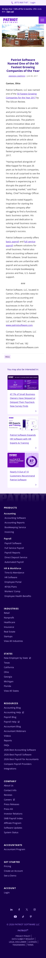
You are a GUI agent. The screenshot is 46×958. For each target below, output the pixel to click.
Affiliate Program (12, 823)
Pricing (7, 866)
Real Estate (9, 631)
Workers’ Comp (12, 591)
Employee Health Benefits (18, 596)
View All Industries (13, 641)
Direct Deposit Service (16, 557)
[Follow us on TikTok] (23, 916)
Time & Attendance (14, 572)
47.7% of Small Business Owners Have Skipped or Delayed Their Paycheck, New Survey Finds (22, 400)
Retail (7, 612)
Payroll (7, 538)
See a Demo (10, 875)
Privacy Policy (23, 936)
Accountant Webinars (15, 731)
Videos (7, 735)
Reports (8, 740)
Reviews (8, 794)
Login (32, 2)
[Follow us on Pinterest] (30, 916)
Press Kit (8, 809)
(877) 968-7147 (21, 2)
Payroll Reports (12, 552)
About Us (8, 785)
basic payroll (12, 241)
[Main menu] (42, 20)
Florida (7, 686)
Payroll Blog (10, 717)
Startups (8, 636)
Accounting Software (15, 517)
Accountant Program (14, 849)
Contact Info (10, 790)
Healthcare (9, 622)
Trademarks (19, 945)
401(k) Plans (11, 586)
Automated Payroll (14, 562)
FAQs (6, 745)
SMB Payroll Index (13, 818)
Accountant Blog (12, 726)
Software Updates (13, 827)
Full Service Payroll (14, 548)
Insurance (9, 627)
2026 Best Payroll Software (17, 754)
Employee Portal (13, 581)
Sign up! (10, 11)
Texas (7, 662)
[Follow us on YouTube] (15, 916)
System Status (11, 832)
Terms (30, 945)
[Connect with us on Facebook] (19, 909)
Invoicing (9, 531)
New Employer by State (16, 657)
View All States (11, 690)
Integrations (10, 768)
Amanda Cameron (17, 76)
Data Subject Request (23, 939)
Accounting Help (12, 712)
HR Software (11, 577)
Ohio (6, 672)
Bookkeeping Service (15, 527)
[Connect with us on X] (26, 909)
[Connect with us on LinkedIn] (11, 909)
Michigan (8, 681)
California (9, 667)
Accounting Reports (15, 522)
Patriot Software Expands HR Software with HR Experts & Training (23, 439)
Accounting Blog (12, 707)
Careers (8, 799)
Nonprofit (9, 617)
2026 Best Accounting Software (20, 749)
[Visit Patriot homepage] (10, 20)
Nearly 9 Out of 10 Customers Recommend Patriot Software (22, 475)
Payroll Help (10, 721)
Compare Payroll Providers (18, 763)
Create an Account (13, 870)
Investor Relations (13, 813)
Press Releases (11, 804)
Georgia (8, 676)
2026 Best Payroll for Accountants (21, 759)
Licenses (32, 942)
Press (7, 357)
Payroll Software (13, 543)
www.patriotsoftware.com (19, 325)
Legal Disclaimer (17, 942)
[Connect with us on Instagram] (34, 909)
